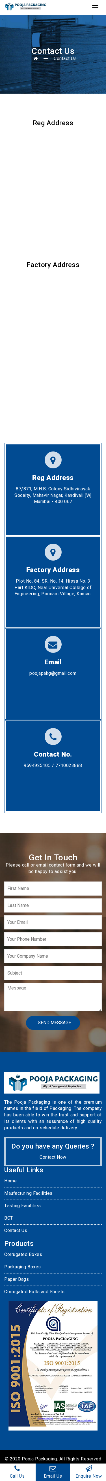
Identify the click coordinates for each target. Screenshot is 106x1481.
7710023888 (68, 765)
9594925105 (37, 765)
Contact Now (53, 1157)
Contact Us (15, 1230)
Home (10, 1181)
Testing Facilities (22, 1205)
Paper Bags (16, 1279)
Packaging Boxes (22, 1267)
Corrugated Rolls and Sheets (34, 1291)
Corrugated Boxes (23, 1254)
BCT (8, 1218)
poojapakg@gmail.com (53, 673)
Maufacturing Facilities (28, 1193)
